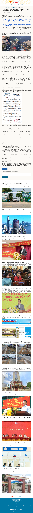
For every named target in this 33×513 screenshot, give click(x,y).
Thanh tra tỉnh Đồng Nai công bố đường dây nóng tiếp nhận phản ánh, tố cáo (16, 316)
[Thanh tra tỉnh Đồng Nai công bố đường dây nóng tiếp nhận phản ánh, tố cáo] (16, 329)
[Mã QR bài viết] (10, 169)
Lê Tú (5, 12)
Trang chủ (5, 7)
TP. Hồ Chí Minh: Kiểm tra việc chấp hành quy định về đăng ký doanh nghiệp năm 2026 (16, 210)
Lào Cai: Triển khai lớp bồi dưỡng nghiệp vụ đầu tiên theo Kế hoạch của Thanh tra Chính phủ (16, 289)
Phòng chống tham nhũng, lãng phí (12, 7)
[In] (8, 169)
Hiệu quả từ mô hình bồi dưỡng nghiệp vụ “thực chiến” (13, 262)
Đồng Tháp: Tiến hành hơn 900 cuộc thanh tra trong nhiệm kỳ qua (15, 392)
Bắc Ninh (4, 171)
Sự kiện (4, 4)
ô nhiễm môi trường (8, 171)
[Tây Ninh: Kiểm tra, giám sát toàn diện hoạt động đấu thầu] (16, 354)
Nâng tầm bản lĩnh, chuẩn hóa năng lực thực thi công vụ (13, 236)
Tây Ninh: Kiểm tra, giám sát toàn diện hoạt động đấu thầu (14, 341)
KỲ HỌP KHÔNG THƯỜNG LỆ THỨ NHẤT (27, 4)
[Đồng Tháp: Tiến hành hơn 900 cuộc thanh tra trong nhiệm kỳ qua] (16, 406)
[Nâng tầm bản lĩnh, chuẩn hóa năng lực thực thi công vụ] (16, 250)
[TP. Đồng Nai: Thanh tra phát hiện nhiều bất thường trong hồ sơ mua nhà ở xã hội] (16, 198)
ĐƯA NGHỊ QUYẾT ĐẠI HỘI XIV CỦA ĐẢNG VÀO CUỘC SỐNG (13, 4)
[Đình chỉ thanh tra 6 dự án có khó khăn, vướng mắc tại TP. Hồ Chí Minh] (16, 431)
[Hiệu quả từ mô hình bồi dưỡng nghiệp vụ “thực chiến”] (16, 276)
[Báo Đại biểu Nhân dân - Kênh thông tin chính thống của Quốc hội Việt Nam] (16, 1)
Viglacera (13, 171)
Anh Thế (3, 12)
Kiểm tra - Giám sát (20, 7)
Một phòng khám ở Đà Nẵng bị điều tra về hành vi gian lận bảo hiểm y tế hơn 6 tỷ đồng (16, 443)
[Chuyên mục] (2, 1)
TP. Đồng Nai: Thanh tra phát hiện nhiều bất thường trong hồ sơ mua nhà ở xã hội (16, 184)
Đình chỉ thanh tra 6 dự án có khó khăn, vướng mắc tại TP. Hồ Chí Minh (16, 417)
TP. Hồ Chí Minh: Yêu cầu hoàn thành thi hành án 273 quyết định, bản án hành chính (16, 367)
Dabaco (16, 171)
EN (30, 1)
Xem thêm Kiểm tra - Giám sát (9, 182)
